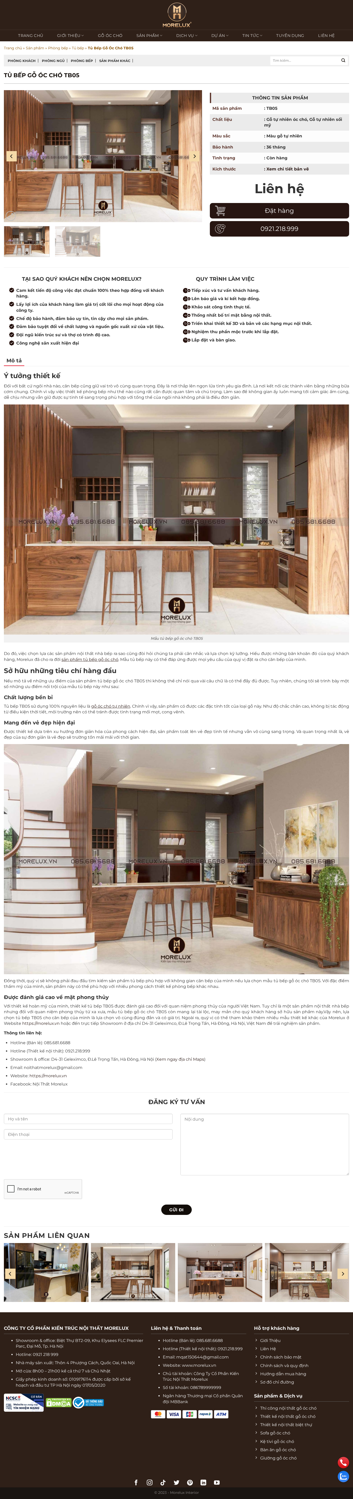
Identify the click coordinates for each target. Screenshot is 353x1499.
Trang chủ (30, 35)
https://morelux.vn (41, 1023)
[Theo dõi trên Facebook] (136, 1483)
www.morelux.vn (199, 1365)
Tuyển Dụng (290, 35)
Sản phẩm (147, 35)
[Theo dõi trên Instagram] (149, 1483)
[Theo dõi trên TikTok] (163, 1483)
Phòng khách (22, 61)
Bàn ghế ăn (82, 84)
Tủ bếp (78, 48)
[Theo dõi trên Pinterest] (190, 1483)
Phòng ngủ (53, 61)
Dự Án (218, 35)
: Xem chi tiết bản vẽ (286, 169)
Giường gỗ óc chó (60, 84)
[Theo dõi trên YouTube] (217, 1483)
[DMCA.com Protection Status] (45, 1402)
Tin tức (250, 35)
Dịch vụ (185, 35)
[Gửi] (343, 60)
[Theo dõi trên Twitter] (176, 1483)
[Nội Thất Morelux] (176, 15)
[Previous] (11, 156)
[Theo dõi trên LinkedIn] (203, 1483)
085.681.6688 (209, 1340)
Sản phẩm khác (114, 61)
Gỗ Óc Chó (110, 35)
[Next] (194, 156)
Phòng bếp (58, 48)
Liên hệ (326, 35)
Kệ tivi (13, 84)
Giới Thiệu (68, 35)
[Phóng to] (11, 216)
